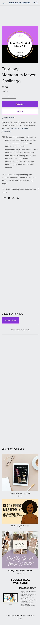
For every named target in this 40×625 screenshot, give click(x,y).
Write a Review (10, 320)
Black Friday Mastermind (20, 526)
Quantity (5, 92)
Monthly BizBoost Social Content (20, 571)
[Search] (34, 2)
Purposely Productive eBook (20, 493)
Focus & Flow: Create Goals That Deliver (20, 616)
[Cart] (38, 2)
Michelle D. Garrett (19, 2)
